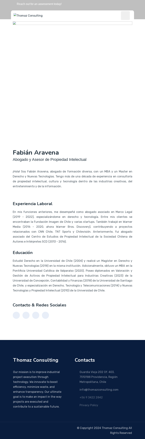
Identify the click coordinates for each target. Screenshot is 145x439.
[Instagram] (29, 428)
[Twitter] (35, 315)
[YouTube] (19, 428)
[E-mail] (16, 315)
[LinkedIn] (26, 315)
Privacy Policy (89, 405)
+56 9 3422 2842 (91, 397)
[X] (24, 428)
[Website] (45, 315)
